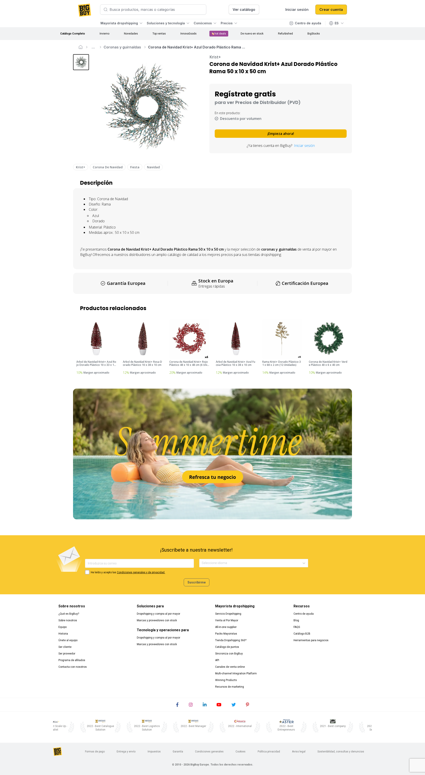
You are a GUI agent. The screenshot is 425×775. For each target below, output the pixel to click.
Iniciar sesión (304, 145)
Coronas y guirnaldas (122, 47)
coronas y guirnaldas (279, 249)
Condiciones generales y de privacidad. (141, 572)
